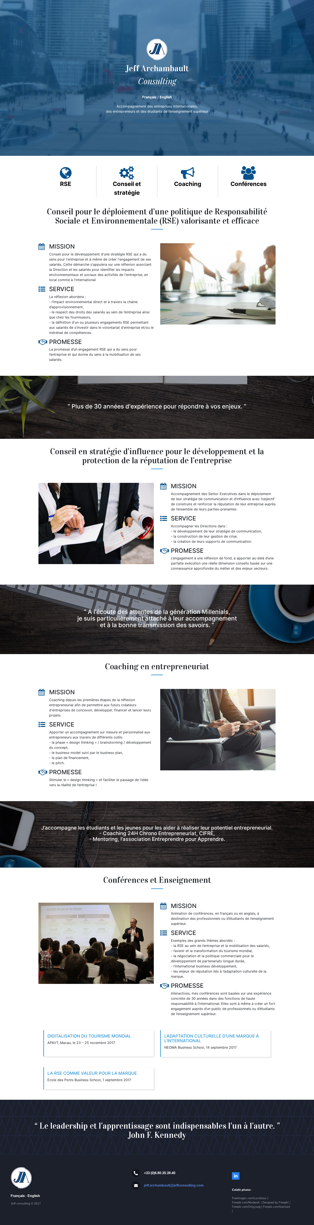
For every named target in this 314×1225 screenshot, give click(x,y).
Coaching (187, 183)
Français (149, 97)
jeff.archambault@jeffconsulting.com (174, 1185)
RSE (65, 183)
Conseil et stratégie (127, 188)
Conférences (248, 183)
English (166, 97)
